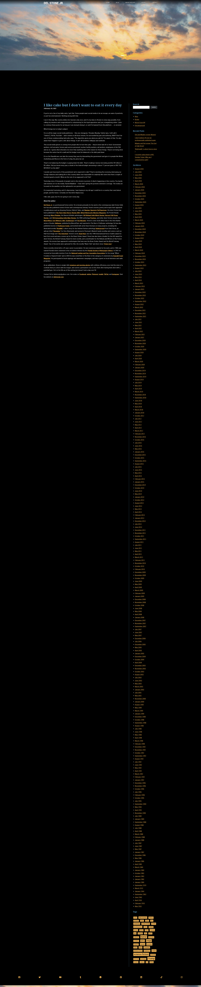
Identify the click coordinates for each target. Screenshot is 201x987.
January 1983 (139, 876)
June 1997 (138, 765)
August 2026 (139, 169)
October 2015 (139, 458)
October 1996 (139, 789)
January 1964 (139, 891)
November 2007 (140, 623)
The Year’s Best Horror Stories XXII (68, 213)
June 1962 (138, 897)
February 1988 (140, 837)
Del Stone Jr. (48, 205)
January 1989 (139, 819)
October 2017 (139, 416)
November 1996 (140, 786)
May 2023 (138, 277)
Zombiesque (70, 221)
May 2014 (138, 494)
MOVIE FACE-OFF (130, 2)
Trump (151, 958)
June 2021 (138, 322)
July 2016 (138, 443)
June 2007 (138, 632)
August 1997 (139, 759)
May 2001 (138, 696)
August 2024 (139, 238)
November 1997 (140, 750)
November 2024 (140, 232)
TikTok (106, 274)
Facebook (82, 274)
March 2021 (139, 331)
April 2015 (138, 476)
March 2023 (139, 283)
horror (144, 937)
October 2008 (139, 605)
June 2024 (138, 241)
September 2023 (140, 265)
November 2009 (140, 575)
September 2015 (140, 461)
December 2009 (140, 572)
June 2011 (138, 548)
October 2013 (139, 500)
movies (149, 944)
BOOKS (143, 2)
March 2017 (139, 431)
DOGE (145, 927)
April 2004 (138, 662)
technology (143, 958)
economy (151, 927)
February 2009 (140, 593)
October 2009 (139, 578)
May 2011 (138, 551)
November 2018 (140, 395)
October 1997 (139, 753)
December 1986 (140, 855)
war (147, 962)
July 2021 (138, 319)
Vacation (136, 962)
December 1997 (140, 747)
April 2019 (138, 389)
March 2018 (139, 410)
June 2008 (138, 608)
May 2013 (138, 509)
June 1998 (138, 732)
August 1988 (139, 825)
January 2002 (139, 690)
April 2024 (138, 247)
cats (152, 920)
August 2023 (139, 268)
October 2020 (139, 346)
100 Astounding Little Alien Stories (64, 218)
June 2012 (138, 527)
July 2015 (138, 467)
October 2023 (139, 262)
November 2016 (140, 437)
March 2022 (139, 307)
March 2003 (139, 686)
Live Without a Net (59, 221)
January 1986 (139, 861)
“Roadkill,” (59, 228)
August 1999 (139, 705)
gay (135, 933)
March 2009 (139, 590)
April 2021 (138, 328)
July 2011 (138, 545)
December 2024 (140, 229)
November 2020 (140, 343)
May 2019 (138, 386)
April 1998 (138, 738)
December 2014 (140, 485)
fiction (146, 930)
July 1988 (138, 828)
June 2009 (138, 581)
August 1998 (139, 726)
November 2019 (140, 373)
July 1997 (138, 762)
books (142, 920)
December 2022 (140, 292)
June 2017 (138, 422)
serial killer (153, 954)
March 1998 (139, 741)
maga (149, 941)
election (135, 930)
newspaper (146, 947)
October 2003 (139, 671)
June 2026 (138, 175)
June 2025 (138, 211)
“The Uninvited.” (63, 234)
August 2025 (139, 205)
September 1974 (140, 885)
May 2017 (138, 425)
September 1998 (140, 723)
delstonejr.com (59, 277)
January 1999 (139, 714)
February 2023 (140, 286)
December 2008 (140, 599)
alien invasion (143, 917)
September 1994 (140, 804)
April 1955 (138, 900)
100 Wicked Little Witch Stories (93, 215)
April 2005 (138, 650)
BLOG (117, 2)
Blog (136, 116)
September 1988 (140, 822)
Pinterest (95, 274)
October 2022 (139, 298)
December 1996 (140, 783)
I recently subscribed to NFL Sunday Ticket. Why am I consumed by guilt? (144, 157)
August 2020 (139, 352)
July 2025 (138, 208)
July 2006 (138, 641)
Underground (100, 228)
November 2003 (140, 668)
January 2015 (139, 482)
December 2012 (140, 521)
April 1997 (138, 771)
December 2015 (140, 455)
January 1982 (139, 879)
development (138, 927)
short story (136, 958)
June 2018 (138, 401)
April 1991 (138, 810)
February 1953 (140, 903)
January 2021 (139, 337)
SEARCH (154, 107)
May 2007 (138, 635)
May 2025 (138, 214)
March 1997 (139, 774)
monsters (136, 944)
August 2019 (139, 379)
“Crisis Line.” (108, 244)
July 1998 (138, 729)
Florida (152, 930)
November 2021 (140, 313)
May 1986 (138, 858)
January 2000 (139, 702)
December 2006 (140, 638)
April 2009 (138, 587)
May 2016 (138, 449)
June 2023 (138, 274)
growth (150, 933)
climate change (145, 923)
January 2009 (139, 596)
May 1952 (138, 906)
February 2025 (140, 223)
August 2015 (139, 464)
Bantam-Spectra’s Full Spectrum (96, 210)
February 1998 (140, 744)
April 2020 (138, 358)
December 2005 (140, 644)
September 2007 (140, 626)
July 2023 (138, 271)
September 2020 (140, 349)
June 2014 (138, 491)
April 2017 (138, 428)
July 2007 (138, 629)
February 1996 (140, 795)
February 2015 (140, 479)
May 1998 (138, 735)
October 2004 (139, 659)
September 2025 (140, 202)
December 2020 (140, 340)
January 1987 (139, 852)
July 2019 (138, 382)
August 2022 (139, 304)
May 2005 (138, 647)
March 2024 (139, 250)
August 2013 (139, 503)
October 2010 (139, 566)
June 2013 (138, 506)
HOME (108, 2)
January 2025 (139, 226)
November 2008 (140, 602)
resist (154, 951)
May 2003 (138, 683)
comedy (154, 923)
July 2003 (138, 677)
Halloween (136, 937)
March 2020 (139, 361)
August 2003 (139, 674)
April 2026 (138, 181)
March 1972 (139, 888)
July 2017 (138, 419)
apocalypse (136, 920)
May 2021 (138, 325)
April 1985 (138, 864)
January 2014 (139, 497)
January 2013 (139, 518)
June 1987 (138, 846)
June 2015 (138, 470)
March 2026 (139, 184)
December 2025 (140, 193)
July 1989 (138, 816)
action (135, 917)
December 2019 (140, 370)
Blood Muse (48, 221)
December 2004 (140, 656)
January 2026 (139, 190)
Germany (140, 933)
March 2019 (139, 392)
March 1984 (139, 867)
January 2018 (139, 413)
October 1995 (139, 798)
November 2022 (140, 295)
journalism (136, 941)
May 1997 (138, 768)
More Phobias (55, 215)
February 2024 (140, 253)
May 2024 (138, 244)
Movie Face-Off (140, 122)
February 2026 (140, 187)
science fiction (141, 954)
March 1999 (139, 711)
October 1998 (139, 720)
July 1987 (138, 843)
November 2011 (140, 533)
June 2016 (138, 446)
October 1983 (139, 873)
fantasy (141, 930)
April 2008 (138, 614)
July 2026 (138, 172)
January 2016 (139, 452)
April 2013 (138, 512)
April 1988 (138, 831)
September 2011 (140, 539)
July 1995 (138, 801)
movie (142, 944)
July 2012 (138, 524)
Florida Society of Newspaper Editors (100, 251)
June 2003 (138, 681)
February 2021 (140, 334)
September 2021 (140, 316)
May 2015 (138, 473)
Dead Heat (82, 234)
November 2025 (140, 196)
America (151, 917)
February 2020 (140, 364)
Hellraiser (58, 223)
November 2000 (140, 699)
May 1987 (138, 849)
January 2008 (139, 617)
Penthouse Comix (63, 226)
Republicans (147, 950)
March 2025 (139, 220)
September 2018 (140, 398)
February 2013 (140, 515)
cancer (147, 920)
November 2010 (140, 563)
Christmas (137, 923)
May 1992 (138, 807)
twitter (89, 274)
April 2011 (138, 554)
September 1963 (140, 894)
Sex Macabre (81, 221)
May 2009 (138, 584)
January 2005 (139, 653)
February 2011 (140, 560)
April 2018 (138, 407)
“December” (57, 231)
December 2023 (140, 256)
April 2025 (138, 217)
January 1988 (139, 840)
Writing (151, 962)
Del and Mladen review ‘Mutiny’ (145, 135)
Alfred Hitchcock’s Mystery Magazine (93, 213)
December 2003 (140, 665)
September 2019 (140, 376)
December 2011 (140, 530)
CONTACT (154, 2)
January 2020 (139, 367)
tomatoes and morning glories (80, 265)
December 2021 (140, 310)
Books (137, 119)
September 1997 (140, 756)
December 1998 (140, 717)
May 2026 (138, 178)
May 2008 (138, 611)
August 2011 (139, 542)
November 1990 (140, 813)
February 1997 (140, 777)
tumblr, (101, 274)
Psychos (93, 218)
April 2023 (138, 280)
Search (136, 104)
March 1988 (139, 834)
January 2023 (139, 289)
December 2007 (140, 620)
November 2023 (140, 259)
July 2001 (138, 693)
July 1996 (138, 792)
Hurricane (151, 937)
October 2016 (139, 440)
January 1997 (139, 780)
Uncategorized (140, 125)
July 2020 (138, 355)
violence (142, 962)
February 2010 (140, 569)
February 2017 (140, 434)
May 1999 (138, 708)
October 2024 (139, 235)
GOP (146, 933)
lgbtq (142, 941)
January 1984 (139, 870)
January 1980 (139, 882)
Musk (140, 947)
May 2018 (138, 404)
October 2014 (139, 488)
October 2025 (139, 199)
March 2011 (139, 557)
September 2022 (140, 301)
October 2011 (139, 536)
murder (135, 947)
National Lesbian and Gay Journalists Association (88, 253)
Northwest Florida (138, 950)
